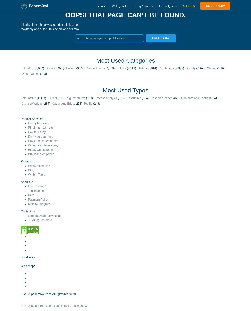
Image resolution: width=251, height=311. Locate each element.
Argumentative (75, 98)
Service (101, 6)
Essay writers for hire (41, 149)
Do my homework (39, 123)
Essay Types (167, 6)
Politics (121, 68)
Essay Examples (39, 165)
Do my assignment (40, 136)
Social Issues (96, 68)
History (142, 68)
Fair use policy (77, 305)
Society (191, 68)
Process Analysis (106, 98)
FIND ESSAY (161, 38)
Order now (215, 6)
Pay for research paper (43, 140)
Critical (52, 98)
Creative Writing (32, 103)
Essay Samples (143, 6)
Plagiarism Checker (41, 127)
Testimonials (36, 190)
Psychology (166, 68)
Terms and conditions (53, 305)
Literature (28, 68)
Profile (88, 103)
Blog (31, 170)
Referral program (39, 204)
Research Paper (161, 98)
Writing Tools (119, 6)
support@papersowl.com (44, 215)
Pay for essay (37, 132)
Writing (211, 68)
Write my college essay (43, 145)
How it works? (37, 186)
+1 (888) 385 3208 (40, 220)
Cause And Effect (63, 103)
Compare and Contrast (196, 98)
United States (30, 73)
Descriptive (133, 98)
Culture (71, 68)
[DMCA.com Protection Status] (30, 229)
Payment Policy (38, 199)
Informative (29, 98)
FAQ (31, 195)
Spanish (51, 68)
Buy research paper (41, 154)
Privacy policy (30, 305)
